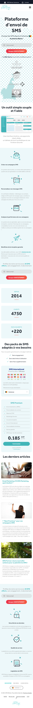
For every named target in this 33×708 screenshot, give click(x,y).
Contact (27, 2)
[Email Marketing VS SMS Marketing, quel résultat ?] (16, 470)
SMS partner (8, 683)
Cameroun (17, 687)
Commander (16, 444)
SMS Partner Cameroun (13, 2)
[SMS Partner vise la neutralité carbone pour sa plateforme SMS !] (16, 550)
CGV (28, 696)
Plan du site (11, 696)
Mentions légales (27, 693)
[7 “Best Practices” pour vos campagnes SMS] (16, 510)
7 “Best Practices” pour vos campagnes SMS (12, 522)
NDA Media (16, 683)
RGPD (5, 696)
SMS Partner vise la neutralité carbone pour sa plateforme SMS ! (14, 562)
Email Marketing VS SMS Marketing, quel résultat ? (15, 482)
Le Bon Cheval (24, 683)
